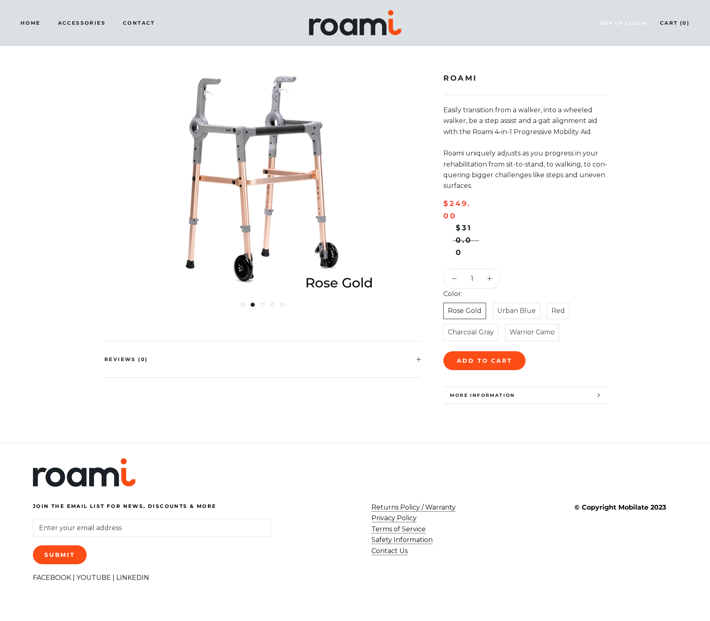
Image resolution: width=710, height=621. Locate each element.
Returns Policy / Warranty (413, 507)
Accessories (82, 23)
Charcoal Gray (471, 332)
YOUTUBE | (96, 578)
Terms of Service (398, 529)
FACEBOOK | (54, 578)
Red (558, 311)
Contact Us (389, 551)
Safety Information (402, 540)
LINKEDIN (132, 578)
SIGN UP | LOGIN (623, 23)
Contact (139, 23)
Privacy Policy (394, 518)
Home (31, 23)
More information (482, 395)
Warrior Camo (532, 332)
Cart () (674, 23)
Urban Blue (516, 311)
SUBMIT (59, 554)
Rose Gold (465, 311)
